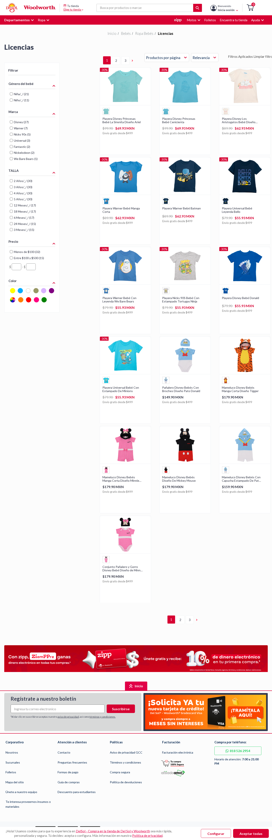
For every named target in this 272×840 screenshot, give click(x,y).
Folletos (11, 772)
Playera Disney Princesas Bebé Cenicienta (178, 120)
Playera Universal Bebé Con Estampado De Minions (120, 389)
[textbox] (16, 266)
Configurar (215, 834)
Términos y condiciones (125, 762)
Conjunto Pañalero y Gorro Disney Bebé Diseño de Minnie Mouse (122, 568)
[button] (250, 7)
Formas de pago (68, 772)
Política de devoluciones (126, 782)
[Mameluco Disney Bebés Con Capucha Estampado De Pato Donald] (245, 462)
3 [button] (125, 60)
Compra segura (120, 772)
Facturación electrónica (177, 752)
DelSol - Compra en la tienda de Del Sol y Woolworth (113, 831)
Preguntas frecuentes (72, 762)
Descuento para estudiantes (77, 792)
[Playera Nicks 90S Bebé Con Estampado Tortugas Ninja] (185, 283)
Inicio (112, 33)
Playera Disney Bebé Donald (240, 298)
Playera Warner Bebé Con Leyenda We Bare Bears (119, 299)
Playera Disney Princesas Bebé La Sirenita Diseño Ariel (121, 120)
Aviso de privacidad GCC (126, 752)
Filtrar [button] (13, 70)
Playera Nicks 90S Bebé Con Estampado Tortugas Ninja (180, 299)
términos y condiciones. (102, 716)
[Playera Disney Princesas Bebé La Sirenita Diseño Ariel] (125, 104)
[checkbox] (12, 292)
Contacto (64, 752)
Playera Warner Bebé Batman (181, 208)
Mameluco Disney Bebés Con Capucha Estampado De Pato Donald (241, 479)
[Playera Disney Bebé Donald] (245, 283)
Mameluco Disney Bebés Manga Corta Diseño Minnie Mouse (120, 479)
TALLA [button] (13, 170)
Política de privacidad (147, 835)
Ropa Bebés (144, 33)
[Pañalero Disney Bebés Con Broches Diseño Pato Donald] (185, 373)
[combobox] (167, 57)
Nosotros (12, 752)
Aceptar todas (250, 834)
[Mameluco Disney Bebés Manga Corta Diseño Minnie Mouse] (125, 462)
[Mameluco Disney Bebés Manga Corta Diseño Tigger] (245, 373)
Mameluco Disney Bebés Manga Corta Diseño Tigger (240, 389)
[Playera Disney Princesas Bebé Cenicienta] (185, 104)
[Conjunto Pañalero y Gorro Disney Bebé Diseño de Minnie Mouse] (125, 552)
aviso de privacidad (68, 716)
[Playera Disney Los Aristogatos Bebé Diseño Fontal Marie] (245, 104)
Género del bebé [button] (21, 84)
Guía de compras (69, 782)
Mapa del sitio (15, 782)
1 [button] (107, 60)
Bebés (126, 33)
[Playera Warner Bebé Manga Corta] (125, 193)
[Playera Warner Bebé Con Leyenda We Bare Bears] (125, 283)
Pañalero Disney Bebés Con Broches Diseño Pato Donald (181, 389)
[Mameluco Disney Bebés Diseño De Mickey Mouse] (185, 462)
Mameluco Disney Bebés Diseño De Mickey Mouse (179, 479)
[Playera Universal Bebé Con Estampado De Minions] (125, 373)
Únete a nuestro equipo (21, 792)
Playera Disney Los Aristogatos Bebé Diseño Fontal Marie (238, 120)
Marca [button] (13, 112)
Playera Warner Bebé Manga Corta (121, 210)
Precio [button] (13, 241)
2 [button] (116, 60)
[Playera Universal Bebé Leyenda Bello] (245, 193)
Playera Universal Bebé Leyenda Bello (237, 210)
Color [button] (12, 281)
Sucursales (13, 762)
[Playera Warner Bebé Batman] (185, 193)
